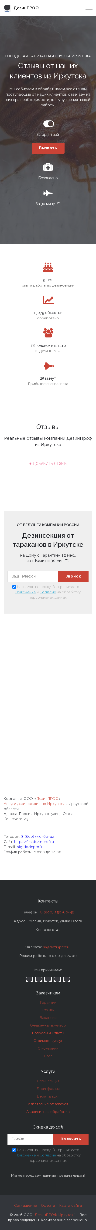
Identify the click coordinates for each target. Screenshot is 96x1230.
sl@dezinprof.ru (31, 847)
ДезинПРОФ (47, 798)
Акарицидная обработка (48, 1111)
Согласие (48, 592)
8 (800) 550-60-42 (37, 836)
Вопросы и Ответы (48, 1033)
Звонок (73, 576)
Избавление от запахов (48, 1104)
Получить (71, 1139)
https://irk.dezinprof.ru (34, 841)
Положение (25, 592)
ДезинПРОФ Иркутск (54, 1215)
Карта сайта (70, 1205)
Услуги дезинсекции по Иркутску (34, 803)
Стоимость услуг (48, 1040)
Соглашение (25, 1205)
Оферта (48, 1205)
